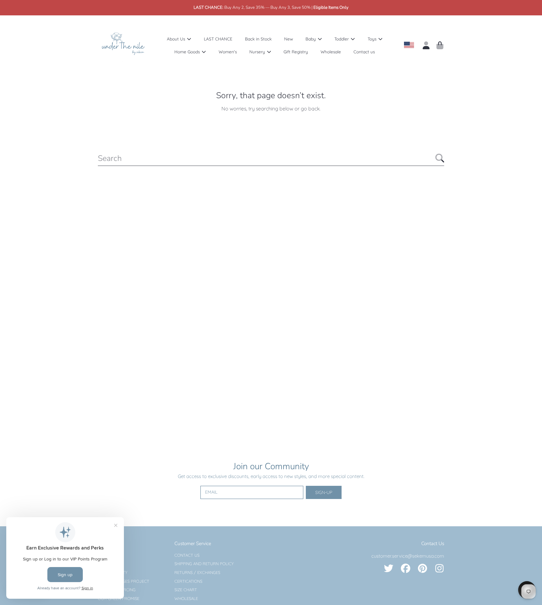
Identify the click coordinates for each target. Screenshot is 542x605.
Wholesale (186, 598)
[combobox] (271, 158)
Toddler (342, 38)
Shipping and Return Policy (204, 563)
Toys (373, 38)
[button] (440, 45)
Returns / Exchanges (197, 572)
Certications (188, 581)
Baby (311, 38)
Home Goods (187, 51)
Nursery (257, 51)
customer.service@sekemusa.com (407, 556)
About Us (176, 38)
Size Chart (185, 589)
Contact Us (186, 555)
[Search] (439, 158)
